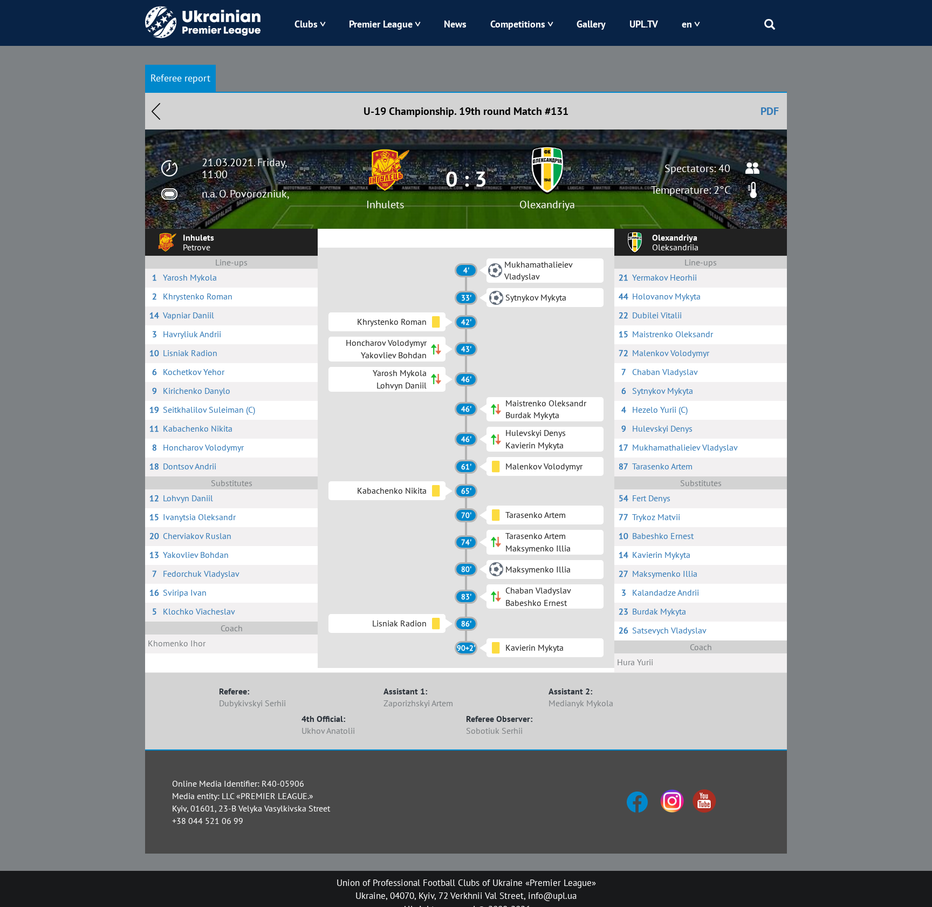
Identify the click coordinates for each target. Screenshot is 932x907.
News (455, 24)
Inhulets (385, 204)
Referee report (180, 78)
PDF (769, 111)
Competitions (517, 24)
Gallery (591, 24)
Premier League (381, 24)
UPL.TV (643, 24)
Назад (156, 111)
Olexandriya (547, 204)
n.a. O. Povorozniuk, (246, 194)
